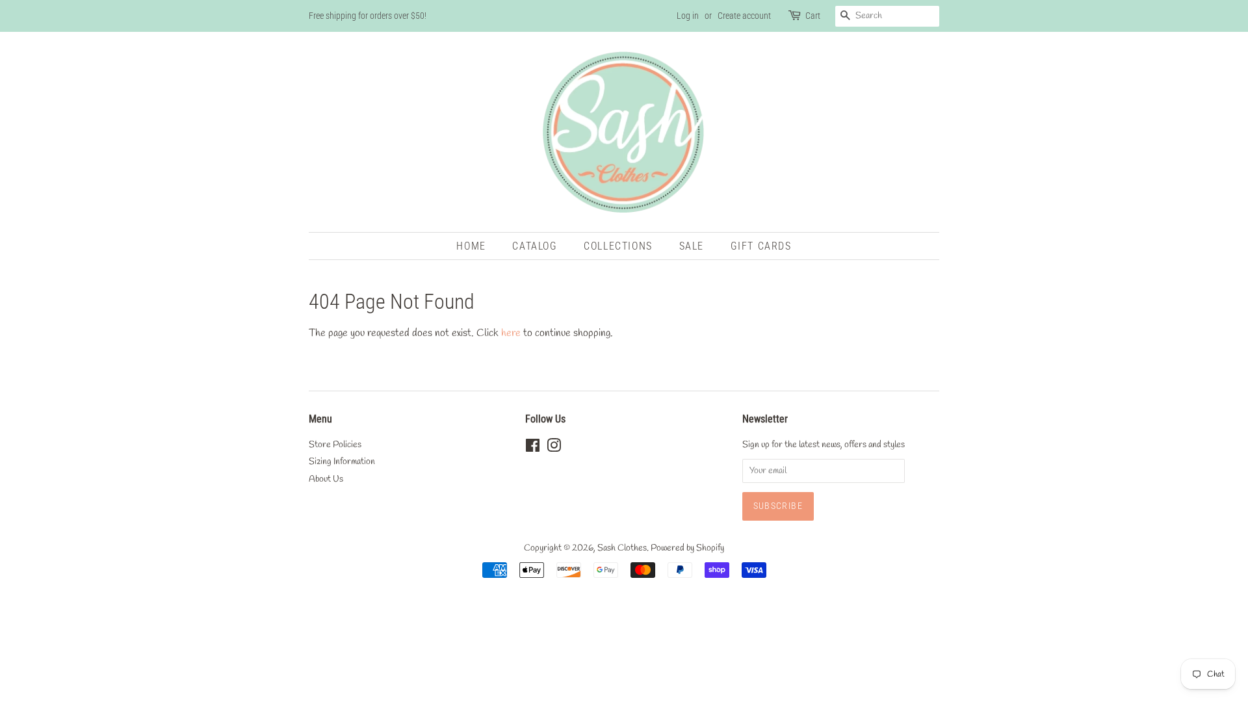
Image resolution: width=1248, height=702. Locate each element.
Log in (688, 15)
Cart (812, 15)
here (511, 333)
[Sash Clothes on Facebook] (532, 448)
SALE (691, 246)
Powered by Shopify (687, 548)
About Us (326, 479)
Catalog (534, 246)
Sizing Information (342, 461)
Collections (618, 246)
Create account (744, 15)
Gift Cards (761, 246)
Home (471, 246)
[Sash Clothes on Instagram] (554, 448)
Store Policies (335, 444)
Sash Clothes (622, 548)
